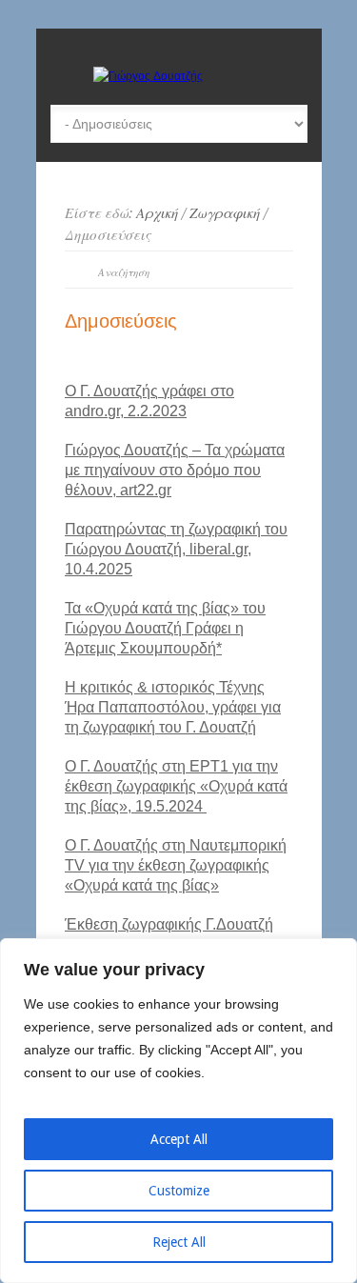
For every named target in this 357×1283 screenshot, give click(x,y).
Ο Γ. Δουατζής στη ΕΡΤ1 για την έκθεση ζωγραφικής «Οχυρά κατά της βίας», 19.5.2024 (176, 786)
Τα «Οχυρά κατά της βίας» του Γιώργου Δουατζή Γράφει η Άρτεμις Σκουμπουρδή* (165, 628)
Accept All (179, 1139)
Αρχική (157, 213)
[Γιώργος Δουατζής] (148, 76)
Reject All (179, 1242)
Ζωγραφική (224, 213)
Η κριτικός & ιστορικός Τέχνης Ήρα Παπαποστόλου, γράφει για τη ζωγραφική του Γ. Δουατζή (173, 707)
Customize (179, 1190)
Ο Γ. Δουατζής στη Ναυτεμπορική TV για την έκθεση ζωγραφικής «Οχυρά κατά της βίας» (176, 865)
